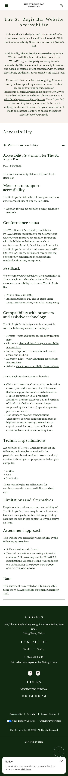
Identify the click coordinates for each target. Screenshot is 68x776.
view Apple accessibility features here (37, 366)
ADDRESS (34, 617)
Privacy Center (48, 714)
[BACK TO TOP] (59, 752)
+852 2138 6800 (61, 5)
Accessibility (17, 132)
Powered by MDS (34, 742)
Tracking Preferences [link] (50, 721)
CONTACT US (34, 642)
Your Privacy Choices (23, 721)
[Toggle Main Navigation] (7, 5)
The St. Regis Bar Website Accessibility (34, 22)
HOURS (34, 682)
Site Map (31, 714)
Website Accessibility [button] (23, 145)
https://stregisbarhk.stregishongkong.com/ (28, 91)
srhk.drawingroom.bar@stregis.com (24, 99)
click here (26, 769)
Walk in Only (34, 649)
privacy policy (43, 766)
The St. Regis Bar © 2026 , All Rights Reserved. (34, 730)
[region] (34, 375)
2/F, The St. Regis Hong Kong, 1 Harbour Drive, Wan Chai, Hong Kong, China (34, 629)
